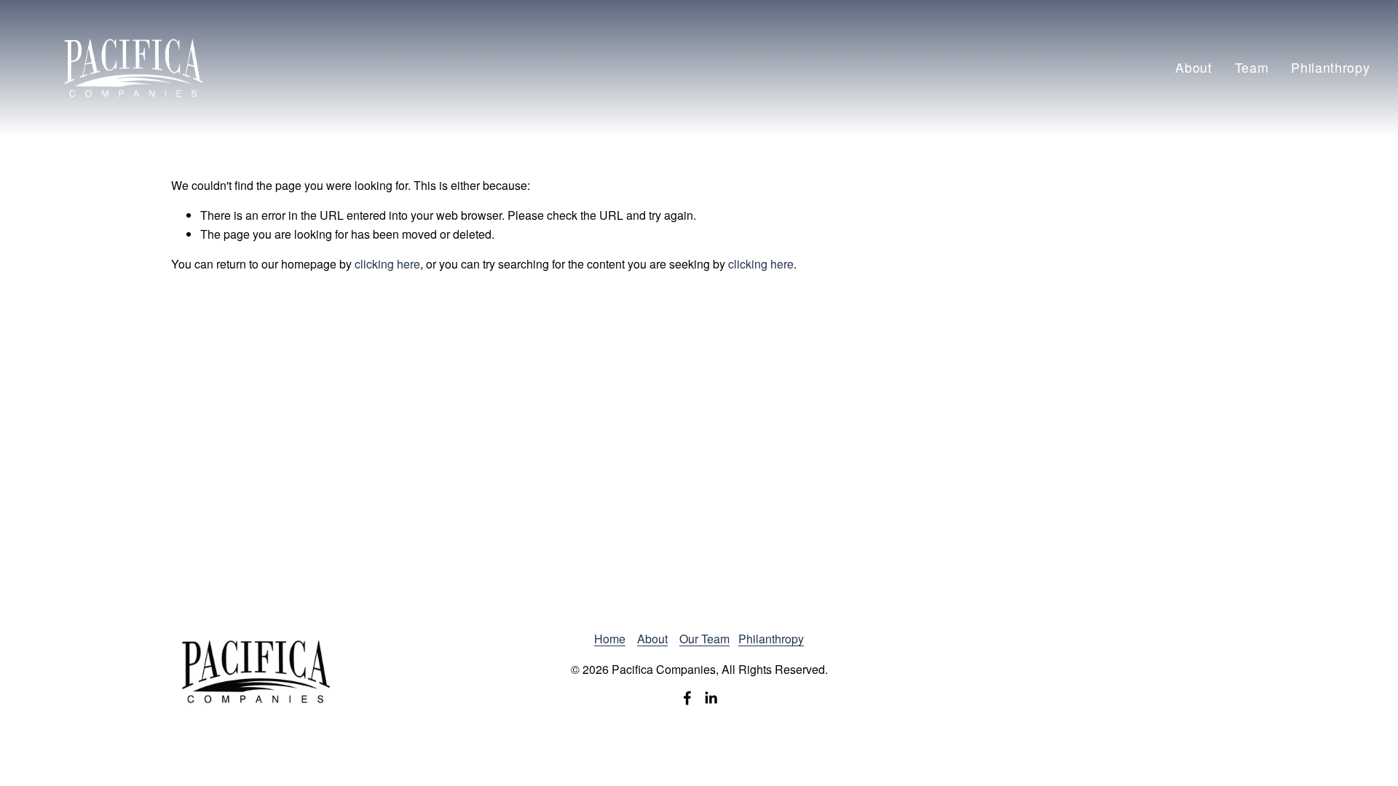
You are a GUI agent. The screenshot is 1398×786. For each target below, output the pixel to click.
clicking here (387, 263)
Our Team (704, 638)
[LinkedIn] (710, 698)
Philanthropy (1330, 67)
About (1193, 67)
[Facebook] (687, 698)
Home (609, 638)
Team (1252, 67)
